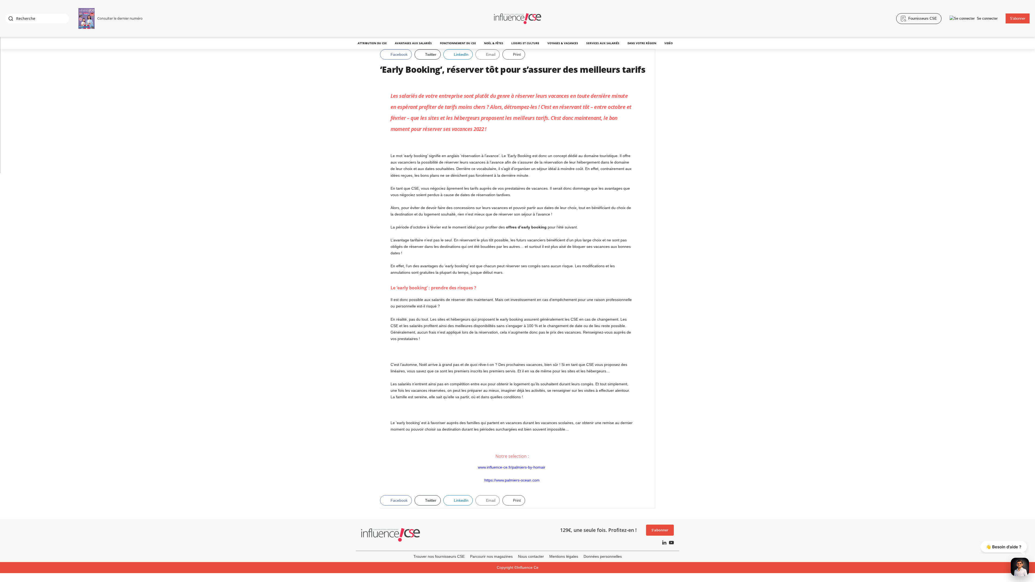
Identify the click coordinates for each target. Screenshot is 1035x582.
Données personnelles (603, 556)
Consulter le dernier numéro (120, 18)
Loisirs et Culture (525, 43)
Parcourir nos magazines (491, 556)
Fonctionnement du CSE (458, 43)
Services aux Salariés (602, 43)
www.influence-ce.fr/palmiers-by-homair (512, 467)
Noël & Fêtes (493, 43)
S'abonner (1017, 18)
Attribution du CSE (372, 43)
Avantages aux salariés (413, 43)
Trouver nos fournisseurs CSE (439, 556)
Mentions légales (563, 556)
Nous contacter (531, 556)
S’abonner (659, 530)
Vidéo (668, 43)
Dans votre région (641, 43)
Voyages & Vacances (562, 43)
